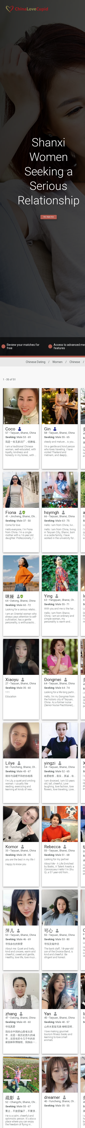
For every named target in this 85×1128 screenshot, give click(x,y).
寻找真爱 (10, 1026)
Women (57, 362)
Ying (48, 596)
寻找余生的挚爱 (14, 943)
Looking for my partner (56, 859)
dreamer (52, 1097)
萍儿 (9, 930)
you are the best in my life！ (20, 859)
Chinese (75, 362)
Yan (47, 1013)
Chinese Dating (35, 362)
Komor (11, 846)
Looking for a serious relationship (21, 609)
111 (7, 692)
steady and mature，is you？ (60, 441)
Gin (47, 428)
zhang (11, 1013)
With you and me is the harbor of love (60, 608)
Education (10, 696)
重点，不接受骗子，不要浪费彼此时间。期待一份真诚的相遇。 (21, 1111)
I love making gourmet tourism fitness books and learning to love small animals (58, 1036)
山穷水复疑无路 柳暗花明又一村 (60, 1026)
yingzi (49, 763)
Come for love (12, 525)
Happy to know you (15, 864)
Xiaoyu (11, 679)
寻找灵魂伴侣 (51, 943)
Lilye (10, 763)
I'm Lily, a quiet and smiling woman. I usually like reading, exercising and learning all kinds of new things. (20, 785)
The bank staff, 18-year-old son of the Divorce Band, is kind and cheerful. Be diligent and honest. (58, 953)
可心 (48, 930)
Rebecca (52, 846)
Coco (10, 428)
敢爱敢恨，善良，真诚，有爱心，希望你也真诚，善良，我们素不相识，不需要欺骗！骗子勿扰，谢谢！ (60, 776)
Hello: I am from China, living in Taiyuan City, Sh (60, 525)
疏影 (9, 1097)
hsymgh (51, 512)
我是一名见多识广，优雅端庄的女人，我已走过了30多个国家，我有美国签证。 (21, 441)
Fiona (10, 512)
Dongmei (52, 679)
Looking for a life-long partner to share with (60, 692)
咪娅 (9, 596)
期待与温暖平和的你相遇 (19, 776)
